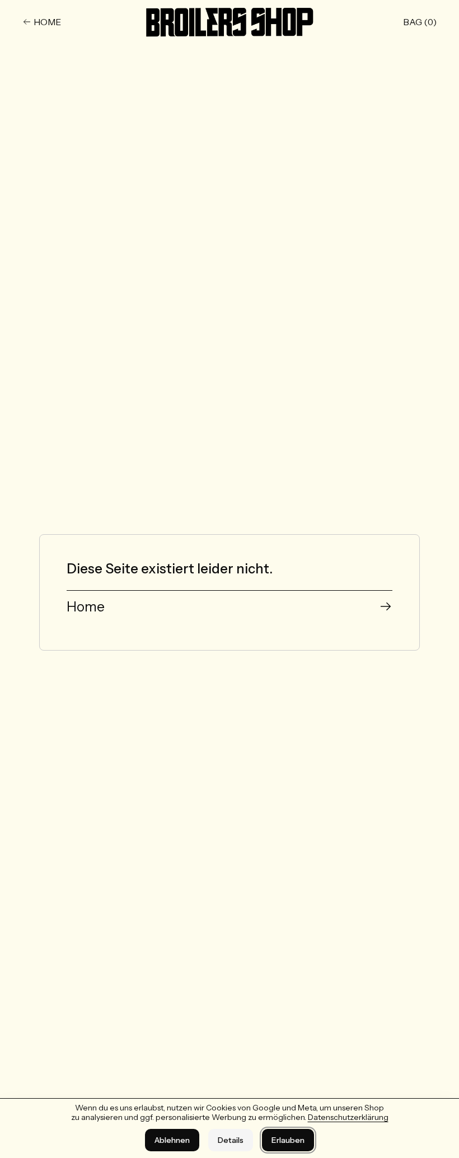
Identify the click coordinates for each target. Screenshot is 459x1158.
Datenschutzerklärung (348, 1117)
